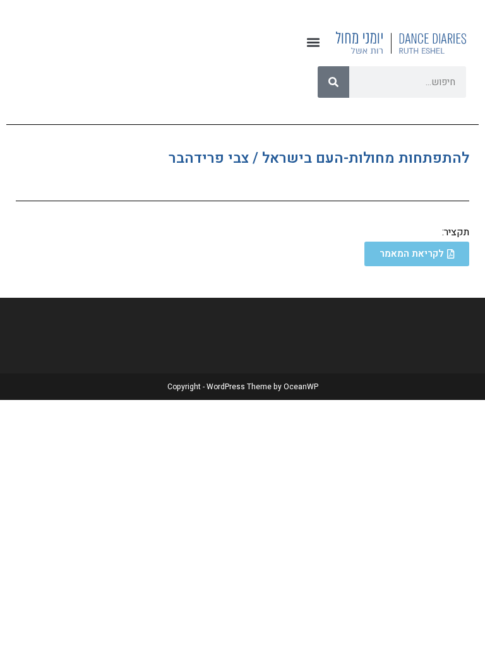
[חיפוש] (333, 82)
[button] (312, 42)
